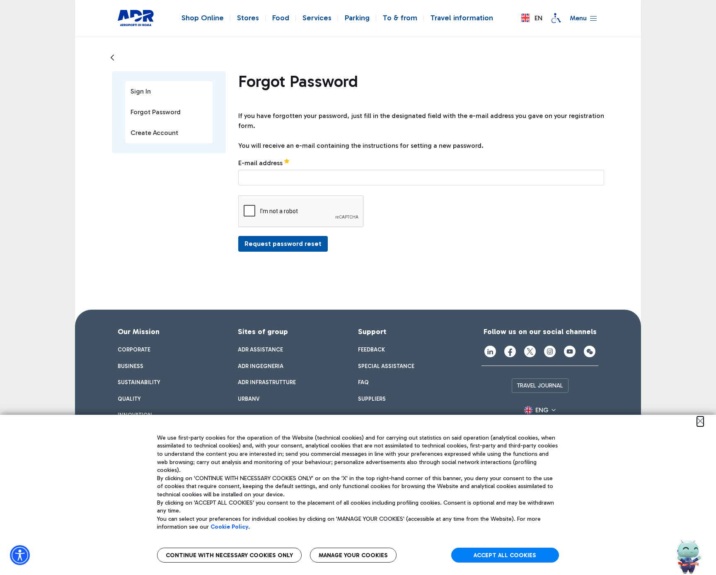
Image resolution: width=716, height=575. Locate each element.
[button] (531, 18)
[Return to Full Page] (112, 58)
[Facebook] (510, 351)
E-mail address (261, 163)
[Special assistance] (556, 18)
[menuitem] (134, 350)
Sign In (141, 91)
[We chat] (589, 351)
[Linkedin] (490, 351)
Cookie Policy (229, 526)
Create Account (154, 133)
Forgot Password (156, 112)
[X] (530, 351)
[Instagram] (550, 351)
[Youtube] (570, 351)
